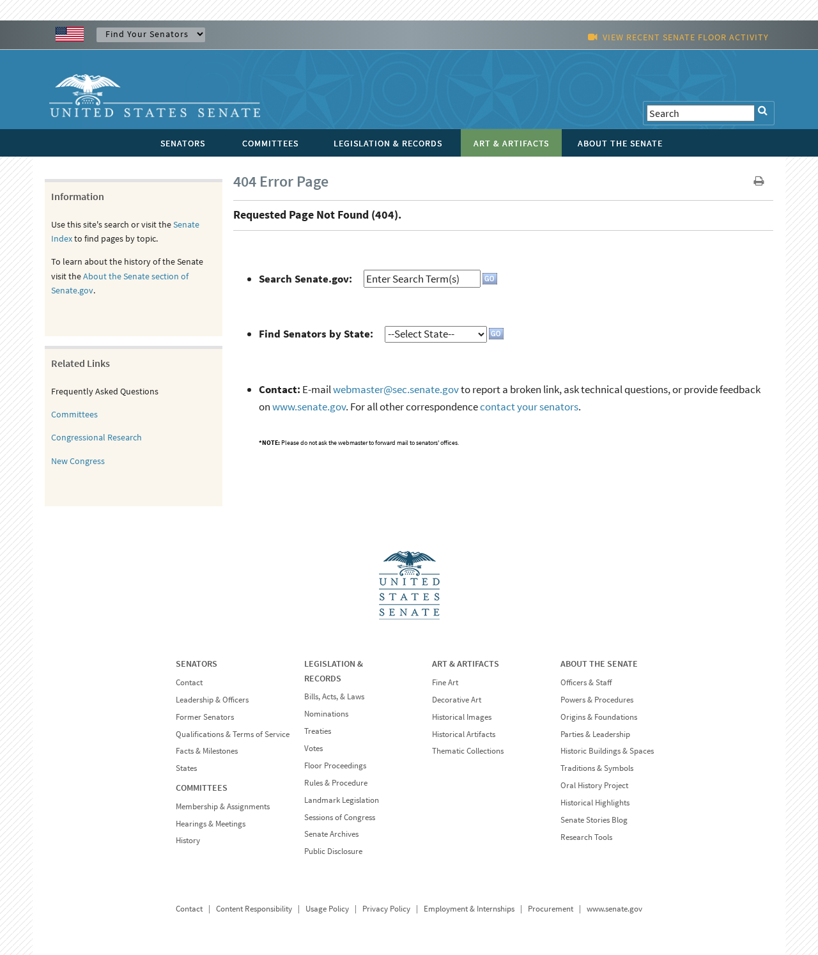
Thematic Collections (468, 750)
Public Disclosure (333, 851)
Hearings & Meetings (210, 823)
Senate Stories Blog (594, 819)
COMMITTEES (202, 787)
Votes (313, 748)
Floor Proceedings (335, 765)
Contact (189, 682)
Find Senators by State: (316, 334)
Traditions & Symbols (596, 768)
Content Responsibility (254, 908)
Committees (74, 414)
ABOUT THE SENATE (599, 663)
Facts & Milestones (207, 750)
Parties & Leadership (595, 734)
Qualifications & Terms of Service (232, 734)
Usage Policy (327, 908)
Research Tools (586, 837)
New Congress (78, 461)
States (186, 768)
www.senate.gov (309, 407)
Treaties (317, 731)
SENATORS (196, 663)
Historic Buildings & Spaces (607, 750)
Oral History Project (594, 785)
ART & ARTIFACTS (465, 663)
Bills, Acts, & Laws (334, 696)
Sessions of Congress (339, 817)
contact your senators (529, 407)
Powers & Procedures (596, 699)
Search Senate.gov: (305, 279)
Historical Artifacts (463, 734)
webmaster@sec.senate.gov (396, 389)
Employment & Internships (469, 908)
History (188, 840)
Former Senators (205, 716)
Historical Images (461, 716)
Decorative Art (456, 699)
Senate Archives (331, 833)
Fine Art (445, 682)
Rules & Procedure (335, 782)
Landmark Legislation (341, 800)
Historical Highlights (594, 802)
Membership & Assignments (223, 806)
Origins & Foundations (598, 716)
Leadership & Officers (212, 699)
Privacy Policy (386, 908)
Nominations (326, 713)
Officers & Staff (586, 682)
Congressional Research (96, 437)
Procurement (550, 908)
